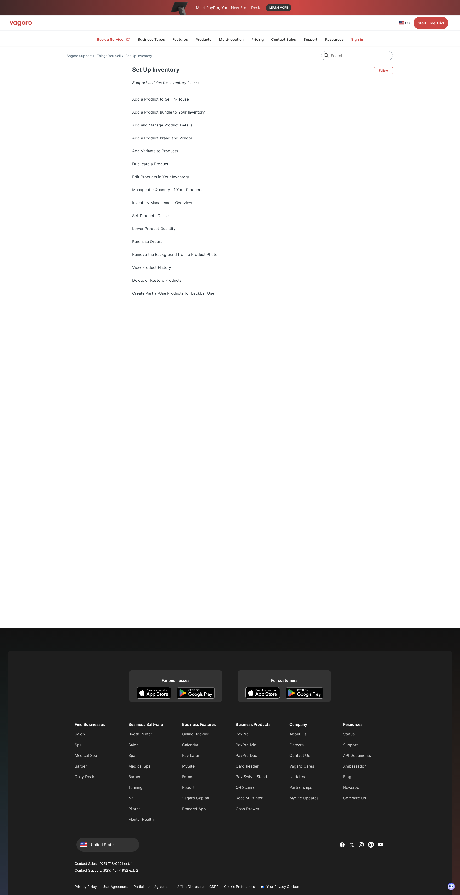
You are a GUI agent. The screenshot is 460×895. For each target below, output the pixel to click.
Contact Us (299, 755)
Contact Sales (283, 39)
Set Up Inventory (139, 56)
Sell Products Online (150, 215)
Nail (131, 798)
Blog (347, 776)
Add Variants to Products (155, 151)
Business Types (151, 39)
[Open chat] (451, 886)
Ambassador (354, 766)
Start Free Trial (431, 23)
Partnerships (300, 787)
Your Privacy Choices (282, 886)
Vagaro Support (79, 56)
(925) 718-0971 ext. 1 (115, 863)
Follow (383, 70)
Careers (296, 744)
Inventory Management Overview (162, 202)
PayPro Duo (246, 755)
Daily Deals (85, 776)
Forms (187, 776)
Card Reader (247, 766)
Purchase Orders (147, 241)
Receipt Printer (249, 798)
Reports (189, 787)
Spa (78, 744)
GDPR (213, 886)
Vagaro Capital (195, 798)
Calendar (190, 744)
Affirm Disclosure (190, 886)
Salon (80, 734)
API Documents (357, 755)
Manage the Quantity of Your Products (167, 189)
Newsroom (353, 787)
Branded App (194, 808)
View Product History (151, 267)
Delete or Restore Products (157, 280)
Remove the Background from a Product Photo (175, 254)
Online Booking (195, 734)
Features (180, 39)
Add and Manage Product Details (162, 125)
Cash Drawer (247, 808)
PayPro (242, 734)
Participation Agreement (153, 886)
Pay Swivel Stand (251, 776)
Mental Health (141, 819)
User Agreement (115, 886)
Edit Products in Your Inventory (160, 176)
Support (310, 39)
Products (203, 39)
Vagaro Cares (301, 766)
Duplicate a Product (150, 163)
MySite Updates (303, 798)
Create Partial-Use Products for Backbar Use (173, 293)
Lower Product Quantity (154, 228)
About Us (297, 734)
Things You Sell (109, 56)
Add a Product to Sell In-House (160, 99)
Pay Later (190, 755)
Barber (81, 766)
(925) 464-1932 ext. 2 (120, 870)
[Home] (21, 23)
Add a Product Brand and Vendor (162, 138)
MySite (188, 766)
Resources (334, 39)
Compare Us (354, 798)
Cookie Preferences (239, 886)
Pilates (134, 808)
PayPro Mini (246, 744)
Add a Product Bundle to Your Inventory (168, 112)
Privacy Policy (86, 886)
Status (349, 734)
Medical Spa (86, 755)
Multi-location (231, 39)
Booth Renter (140, 734)
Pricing (257, 39)
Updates (297, 776)
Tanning (135, 787)
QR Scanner (246, 787)
